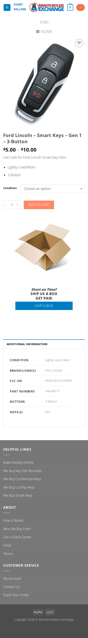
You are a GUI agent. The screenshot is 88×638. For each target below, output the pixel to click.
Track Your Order (16, 595)
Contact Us (11, 586)
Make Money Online (18, 462)
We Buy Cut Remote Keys (22, 479)
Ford (44, 22)
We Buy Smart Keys (17, 495)
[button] (7, 7)
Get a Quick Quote (17, 537)
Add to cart (39, 204)
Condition (10, 188)
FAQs (7, 545)
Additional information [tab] (27, 344)
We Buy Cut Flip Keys (19, 487)
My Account (12, 578)
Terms (8, 553)
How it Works (13, 520)
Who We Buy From (17, 528)
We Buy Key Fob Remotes (22, 470)
